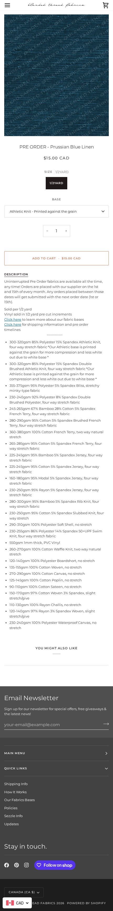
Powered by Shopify (86, 903)
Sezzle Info (13, 816)
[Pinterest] (16, 865)
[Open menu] (12, 5)
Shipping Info (16, 784)
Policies (10, 808)
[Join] (104, 724)
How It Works (15, 792)
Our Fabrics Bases (19, 800)
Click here (12, 319)
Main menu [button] (14, 753)
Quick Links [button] (15, 768)
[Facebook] (6, 865)
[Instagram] (26, 865)
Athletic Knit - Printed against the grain (43, 211)
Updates (11, 824)
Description (16, 274)
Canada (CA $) (22, 892)
